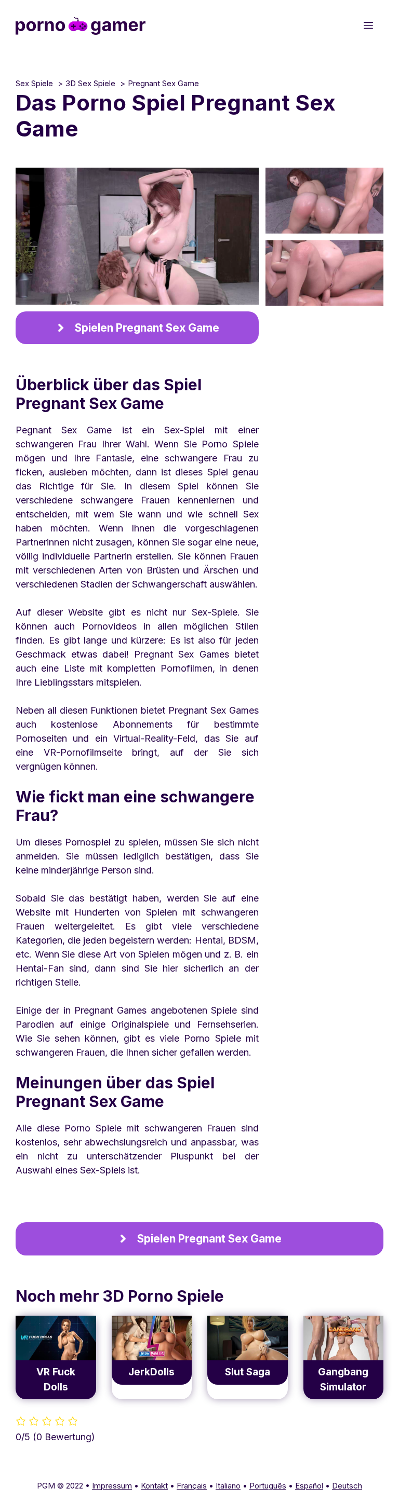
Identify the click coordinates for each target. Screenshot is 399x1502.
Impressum (112, 1486)
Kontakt (154, 1486)
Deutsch (347, 1486)
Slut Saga (247, 1372)
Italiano (228, 1486)
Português (267, 1486)
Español (309, 1486)
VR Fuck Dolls (55, 1379)
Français (192, 1486)
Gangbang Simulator (343, 1379)
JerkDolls (151, 1372)
